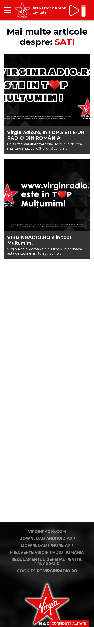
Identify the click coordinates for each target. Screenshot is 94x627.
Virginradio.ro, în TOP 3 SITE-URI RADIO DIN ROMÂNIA (46, 135)
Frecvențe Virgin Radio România (47, 552)
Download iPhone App (47, 545)
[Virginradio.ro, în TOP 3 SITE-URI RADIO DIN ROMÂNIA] (47, 90)
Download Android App (47, 538)
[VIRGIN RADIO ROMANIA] (22, 10)
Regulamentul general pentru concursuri (47, 561)
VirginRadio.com (47, 531)
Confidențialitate (69, 623)
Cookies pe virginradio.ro (47, 571)
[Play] (74, 10)
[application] (78, 10)
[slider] (84, 11)
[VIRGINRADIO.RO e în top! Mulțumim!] (47, 195)
